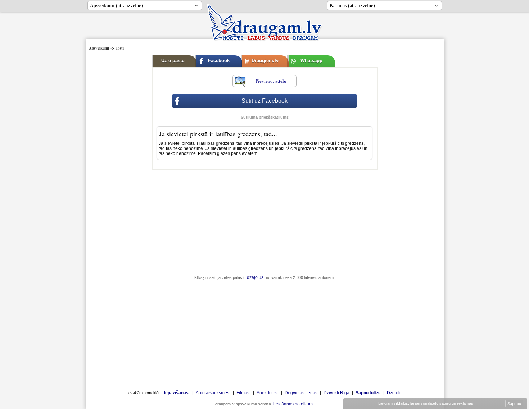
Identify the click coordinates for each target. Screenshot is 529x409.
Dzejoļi (394, 392)
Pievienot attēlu (271, 81)
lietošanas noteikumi (293, 403)
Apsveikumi (99, 48)
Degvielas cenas (301, 392)
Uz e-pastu (173, 60)
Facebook (219, 60)
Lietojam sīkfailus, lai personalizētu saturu (425, 403)
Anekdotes (267, 392)
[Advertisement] (119, 160)
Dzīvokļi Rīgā (336, 392)
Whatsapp (311, 60)
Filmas (242, 392)
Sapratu (514, 403)
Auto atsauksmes (212, 392)
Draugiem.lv (265, 60)
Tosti (120, 48)
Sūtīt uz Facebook (264, 101)
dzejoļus (255, 277)
